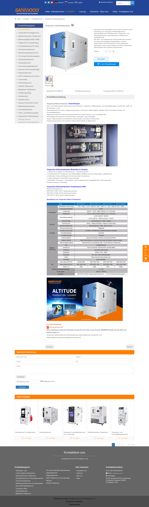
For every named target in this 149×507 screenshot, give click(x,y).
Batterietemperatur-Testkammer (29, 36)
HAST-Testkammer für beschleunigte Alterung (30, 76)
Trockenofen (22, 79)
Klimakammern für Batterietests (25, 432)
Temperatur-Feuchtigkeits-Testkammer (30, 33)
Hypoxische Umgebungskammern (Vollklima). (30, 122)
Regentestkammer (25, 73)
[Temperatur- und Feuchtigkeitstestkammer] (123, 415)
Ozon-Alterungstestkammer (28, 66)
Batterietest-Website (107, 2)
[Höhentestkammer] (50, 415)
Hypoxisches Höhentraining (28, 116)
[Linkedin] (48, 2)
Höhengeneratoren (24, 119)
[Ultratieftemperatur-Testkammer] (99, 415)
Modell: (49, 91)
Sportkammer (23, 96)
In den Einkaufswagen (108, 64)
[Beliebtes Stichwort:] (132, 3)
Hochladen (20, 377)
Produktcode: (107, 91)
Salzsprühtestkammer (26, 59)
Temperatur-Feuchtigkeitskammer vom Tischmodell (74, 433)
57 (129, 445)
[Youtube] (52, 2)
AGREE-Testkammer (25, 86)
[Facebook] (45, 2)
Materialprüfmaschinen (26, 106)
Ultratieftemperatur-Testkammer (98, 432)
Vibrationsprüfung (24, 93)
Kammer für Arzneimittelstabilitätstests (30, 69)
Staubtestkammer (24, 63)
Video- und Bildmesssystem (28, 113)
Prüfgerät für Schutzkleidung (28, 43)
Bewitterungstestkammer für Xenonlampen (30, 53)
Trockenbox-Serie (21, 488)
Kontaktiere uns (82, 470)
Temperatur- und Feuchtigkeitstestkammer (120, 433)
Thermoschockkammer (26, 49)
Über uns (79, 476)
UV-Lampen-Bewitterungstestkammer (30, 56)
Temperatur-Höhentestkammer (57, 103)
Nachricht (80, 473)
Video (78, 478)
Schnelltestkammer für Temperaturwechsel (30, 46)
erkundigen (101, 59)
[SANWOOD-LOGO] (27, 10)
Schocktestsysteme (25, 109)
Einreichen (22, 387)
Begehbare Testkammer (26, 89)
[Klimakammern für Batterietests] (26, 415)
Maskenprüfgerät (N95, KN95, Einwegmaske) (30, 39)
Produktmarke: (80, 91)
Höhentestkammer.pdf (56, 327)
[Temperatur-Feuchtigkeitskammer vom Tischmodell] (74, 415)
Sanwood (78, 337)
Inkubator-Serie (23, 99)
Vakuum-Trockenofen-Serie (28, 103)
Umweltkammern (24, 29)
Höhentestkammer (25, 83)
